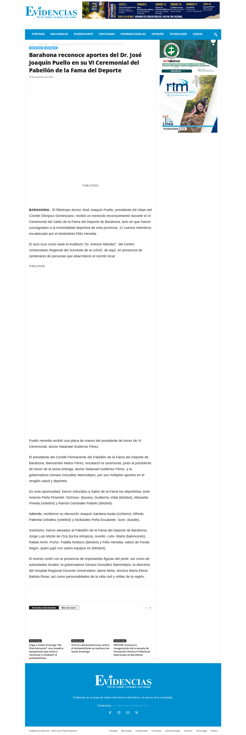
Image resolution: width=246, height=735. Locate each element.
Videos (198, 34)
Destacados (43, 44)
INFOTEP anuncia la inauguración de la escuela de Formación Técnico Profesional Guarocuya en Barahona (132, 649)
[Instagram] (119, 713)
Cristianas (107, 34)
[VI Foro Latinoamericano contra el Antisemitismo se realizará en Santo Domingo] (90, 627)
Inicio (31, 44)
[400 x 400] (90, 329)
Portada (38, 34)
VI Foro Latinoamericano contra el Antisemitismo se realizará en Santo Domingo (90, 648)
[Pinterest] (50, 87)
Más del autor (69, 607)
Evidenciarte (83, 34)
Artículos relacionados (44, 607)
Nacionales (59, 34)
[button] (215, 35)
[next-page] (150, 608)
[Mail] (127, 713)
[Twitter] (42, 87)
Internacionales (133, 34)
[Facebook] (33, 87)
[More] (68, 87)
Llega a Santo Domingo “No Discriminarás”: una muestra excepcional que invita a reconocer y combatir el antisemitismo (46, 651)
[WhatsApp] (59, 87)
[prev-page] (145, 608)
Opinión (158, 34)
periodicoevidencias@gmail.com (131, 705)
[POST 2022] (90, 195)
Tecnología (178, 34)
